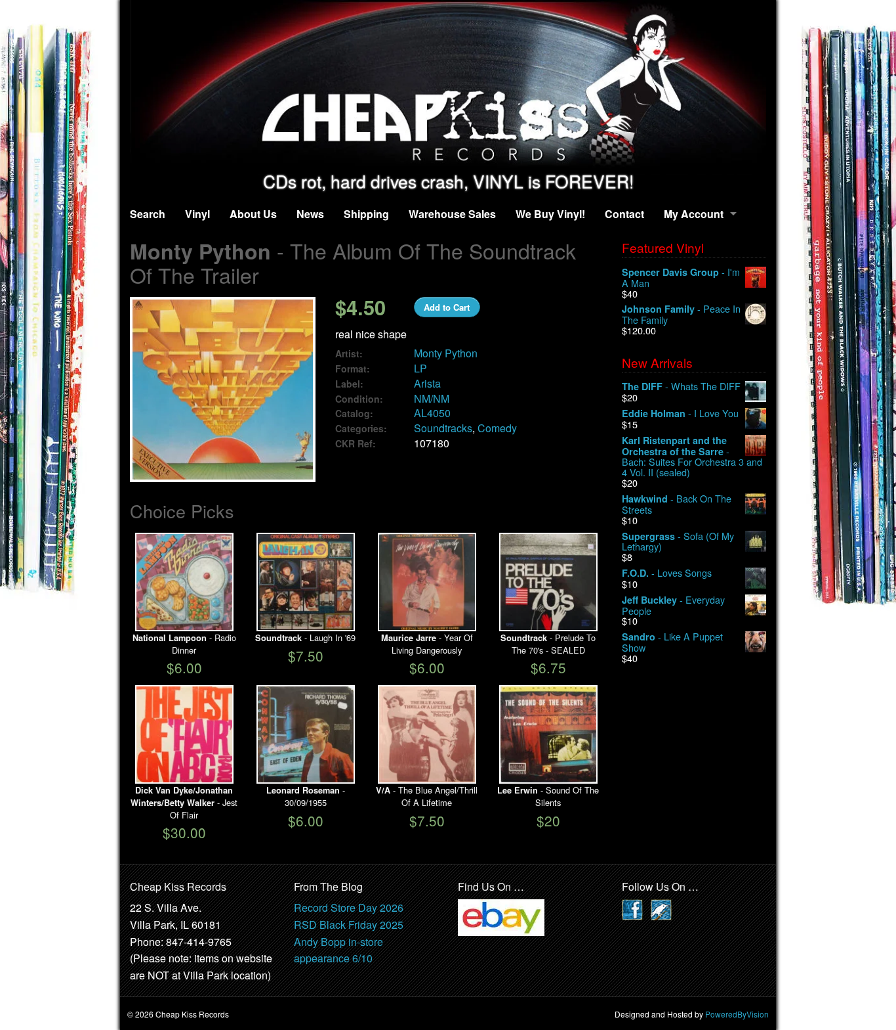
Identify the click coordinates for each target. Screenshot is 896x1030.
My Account (693, 213)
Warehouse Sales (452, 213)
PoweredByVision (737, 1013)
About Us (253, 213)
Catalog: (354, 413)
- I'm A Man (681, 277)
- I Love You (680, 413)
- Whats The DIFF (681, 386)
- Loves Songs (667, 573)
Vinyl (197, 213)
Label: (349, 384)
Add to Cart (447, 307)
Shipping (366, 213)
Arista (427, 383)
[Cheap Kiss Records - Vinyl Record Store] (448, 85)
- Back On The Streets (676, 504)
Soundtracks (443, 428)
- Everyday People (673, 605)
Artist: (349, 353)
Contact (624, 213)
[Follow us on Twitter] (661, 908)
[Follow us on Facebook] (632, 908)
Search (147, 213)
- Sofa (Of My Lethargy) (678, 541)
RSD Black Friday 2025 (348, 924)
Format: (352, 369)
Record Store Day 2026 (348, 907)
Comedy (497, 428)
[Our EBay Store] (501, 916)
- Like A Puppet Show (672, 642)
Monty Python (446, 353)
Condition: (359, 399)
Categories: (361, 428)
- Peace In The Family (681, 314)
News (310, 213)
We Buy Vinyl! (550, 213)
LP (420, 368)
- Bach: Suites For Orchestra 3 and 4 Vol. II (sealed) (692, 456)
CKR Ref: (355, 443)
